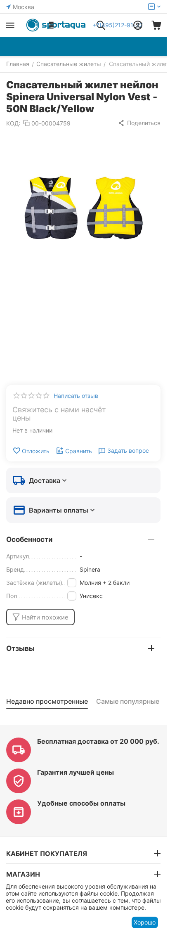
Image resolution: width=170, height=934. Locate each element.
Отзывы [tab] (20, 648)
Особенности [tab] (29, 539)
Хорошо (145, 922)
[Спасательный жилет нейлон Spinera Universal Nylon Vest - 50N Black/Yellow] (83, 210)
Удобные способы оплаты (81, 803)
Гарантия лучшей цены (75, 772)
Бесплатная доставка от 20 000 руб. (98, 741)
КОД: (13, 123)
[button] (139, 123)
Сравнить (78, 450)
